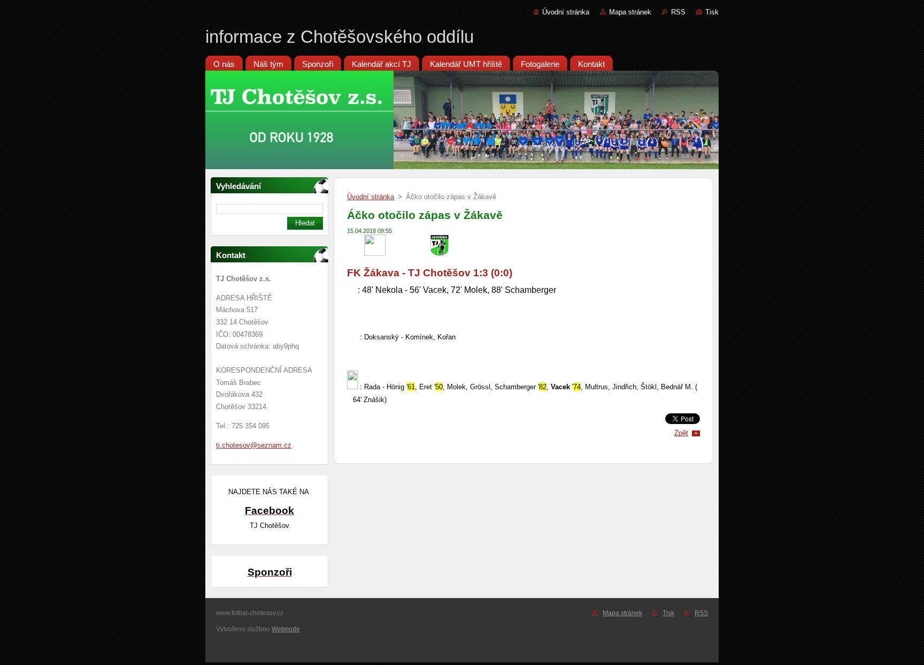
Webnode (286, 629)
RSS (678, 12)
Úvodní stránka (565, 12)
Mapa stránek (630, 12)
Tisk (712, 12)
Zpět (681, 433)
